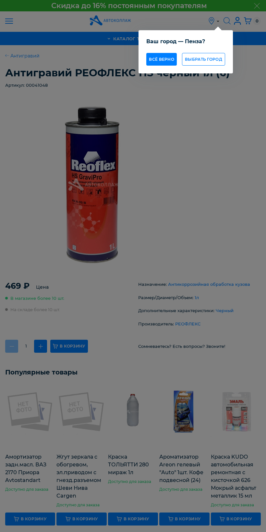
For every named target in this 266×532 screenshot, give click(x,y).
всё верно (161, 59)
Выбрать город (203, 59)
